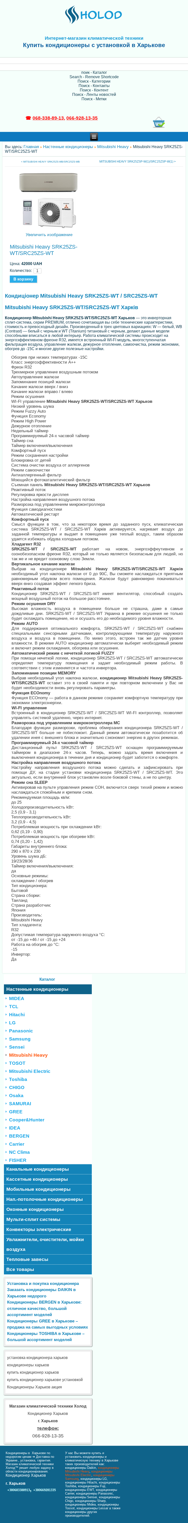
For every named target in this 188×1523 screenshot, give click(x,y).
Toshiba (18, 1079)
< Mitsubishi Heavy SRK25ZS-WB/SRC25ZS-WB (50, 161)
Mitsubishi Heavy (113, 146)
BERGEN (19, 1136)
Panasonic (21, 1030)
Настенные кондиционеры (68, 146)
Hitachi (17, 1014)
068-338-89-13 (48, 118)
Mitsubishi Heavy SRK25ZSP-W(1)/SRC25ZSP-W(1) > (137, 161)
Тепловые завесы (27, 1259)
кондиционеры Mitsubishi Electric (88, 1473)
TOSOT (17, 1063)
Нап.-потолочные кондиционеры (44, 1199)
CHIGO (16, 1087)
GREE (16, 1111)
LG (12, 1022)
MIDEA (16, 998)
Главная (31, 146)
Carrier (16, 1144)
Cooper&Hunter (26, 1119)
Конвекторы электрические (38, 1229)
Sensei (16, 1047)
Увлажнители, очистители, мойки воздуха (45, 1244)
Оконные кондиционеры (35, 1209)
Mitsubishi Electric (29, 1071)
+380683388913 (18, 1490)
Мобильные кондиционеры (38, 1189)
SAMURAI (20, 1103)
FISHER (17, 1160)
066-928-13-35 (82, 118)
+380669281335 (44, 1490)
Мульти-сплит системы (33, 1219)
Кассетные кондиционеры (37, 1179)
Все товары (20, 1269)
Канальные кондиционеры (37, 1169)
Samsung (20, 1038)
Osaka (16, 1095)
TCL (13, 1006)
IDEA (14, 1127)
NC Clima (19, 1152)
